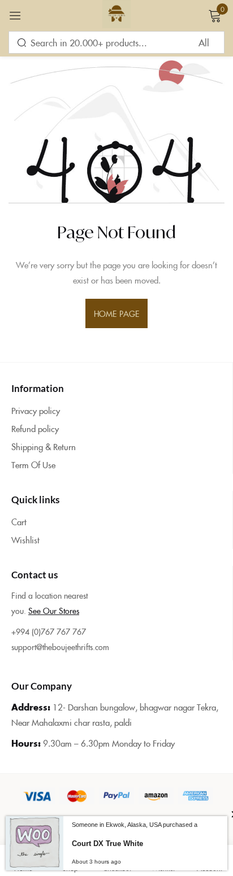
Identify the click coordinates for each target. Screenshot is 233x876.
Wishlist (25, 540)
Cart (19, 522)
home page (116, 313)
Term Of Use (33, 464)
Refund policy (35, 428)
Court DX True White (107, 843)
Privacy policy (35, 410)
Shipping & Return (43, 446)
